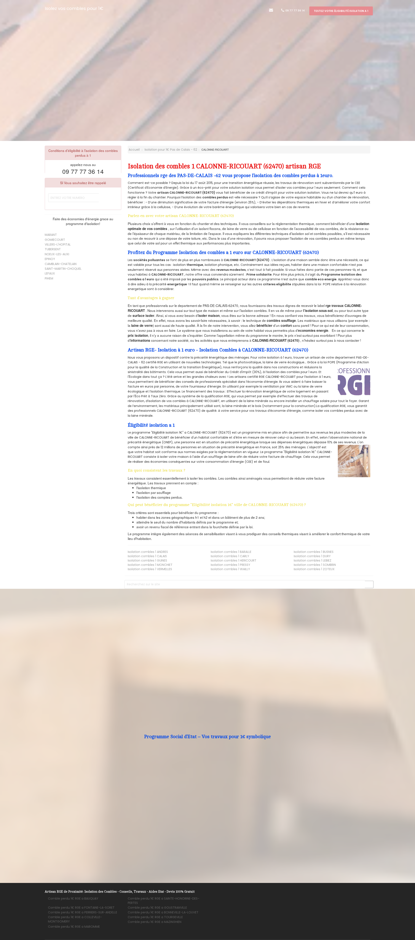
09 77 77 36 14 (295, 10)
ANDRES (148, 552)
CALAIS (147, 556)
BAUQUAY (73, 898)
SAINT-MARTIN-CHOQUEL (63, 269)
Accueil (134, 149)
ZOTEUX (314, 569)
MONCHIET (150, 565)
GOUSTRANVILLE (157, 907)
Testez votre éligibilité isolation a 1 (341, 11)
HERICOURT (233, 560)
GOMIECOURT (55, 240)
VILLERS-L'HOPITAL (58, 244)
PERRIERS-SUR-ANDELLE (82, 912)
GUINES (147, 560)
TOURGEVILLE (155, 917)
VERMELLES (150, 569)
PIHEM (49, 278)
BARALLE (231, 552)
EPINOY (50, 259)
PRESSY (230, 565)
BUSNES (314, 552)
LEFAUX (50, 273)
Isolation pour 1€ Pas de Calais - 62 (171, 149)
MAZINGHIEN (154, 922)
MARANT (51, 235)
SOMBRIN (315, 565)
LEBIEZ (312, 560)
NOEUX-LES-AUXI (57, 254)
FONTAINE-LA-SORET (81, 907)
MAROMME (74, 926)
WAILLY (230, 569)
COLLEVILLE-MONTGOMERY (75, 919)
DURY (312, 556)
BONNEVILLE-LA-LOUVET (163, 912)
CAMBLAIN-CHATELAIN (61, 264)
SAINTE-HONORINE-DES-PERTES (163, 900)
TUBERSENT (53, 249)
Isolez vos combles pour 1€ (74, 8)
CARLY (230, 556)
